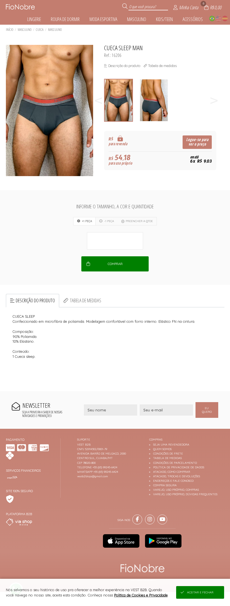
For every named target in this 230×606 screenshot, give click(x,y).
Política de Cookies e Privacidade (141, 595)
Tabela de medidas (85, 300)
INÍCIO (9, 29)
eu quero (207, 410)
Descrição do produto (35, 300)
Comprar (115, 264)
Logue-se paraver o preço (197, 142)
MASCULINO (24, 29)
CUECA (39, 29)
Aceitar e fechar (200, 592)
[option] (121, 100)
